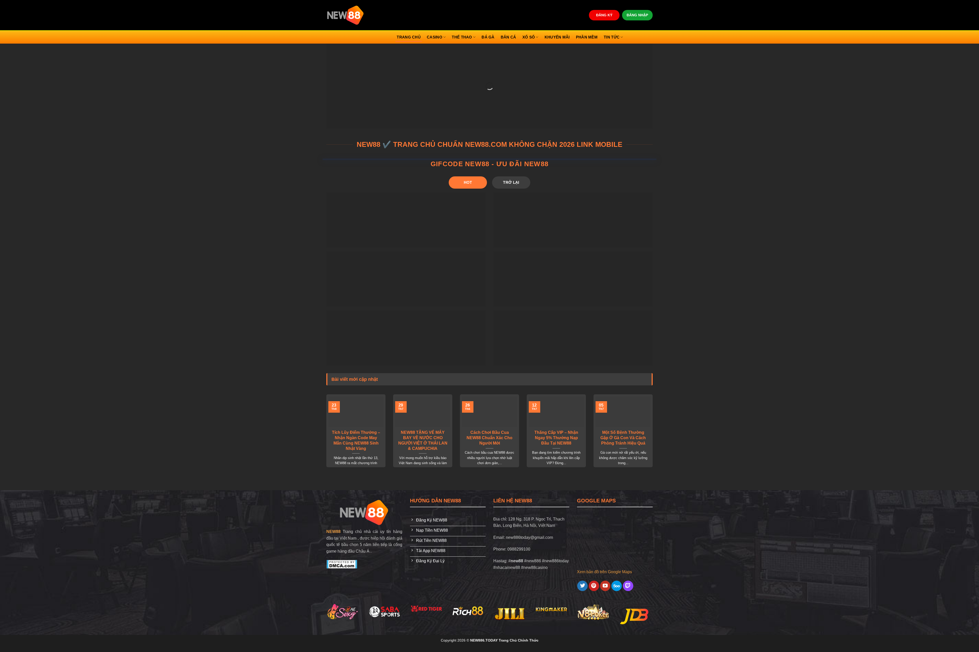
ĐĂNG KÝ (604, 15)
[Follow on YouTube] (605, 586)
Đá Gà (488, 37)
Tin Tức (612, 37)
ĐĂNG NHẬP (637, 15)
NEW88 (333, 531)
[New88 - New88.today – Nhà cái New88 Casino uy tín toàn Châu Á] (345, 15)
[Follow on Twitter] (582, 586)
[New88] (364, 512)
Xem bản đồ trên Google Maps (604, 572)
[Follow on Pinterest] (594, 586)
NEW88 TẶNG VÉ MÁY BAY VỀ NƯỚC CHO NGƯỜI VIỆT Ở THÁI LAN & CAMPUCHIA (422, 440)
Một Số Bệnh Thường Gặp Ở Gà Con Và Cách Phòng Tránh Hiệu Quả (623, 437)
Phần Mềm (587, 37)
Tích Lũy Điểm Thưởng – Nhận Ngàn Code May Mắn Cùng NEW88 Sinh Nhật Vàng (356, 440)
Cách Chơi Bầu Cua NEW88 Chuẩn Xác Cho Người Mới (489, 437)
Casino (434, 37)
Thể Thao (462, 37)
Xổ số (528, 37)
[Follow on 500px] (616, 586)
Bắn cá (508, 37)
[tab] (468, 182)
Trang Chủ (409, 37)
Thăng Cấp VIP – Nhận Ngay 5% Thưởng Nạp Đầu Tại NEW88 (556, 437)
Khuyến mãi (557, 37)
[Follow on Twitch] (628, 586)
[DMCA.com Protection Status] (341, 564)
